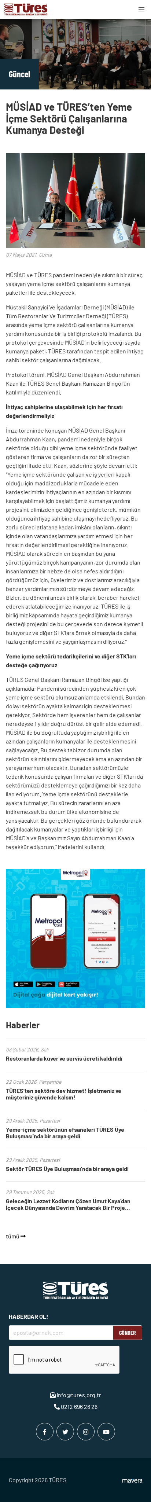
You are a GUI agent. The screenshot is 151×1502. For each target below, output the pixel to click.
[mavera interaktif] (132, 1481)
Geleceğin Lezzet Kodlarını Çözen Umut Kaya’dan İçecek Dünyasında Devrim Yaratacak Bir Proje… (68, 1204)
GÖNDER (127, 1332)
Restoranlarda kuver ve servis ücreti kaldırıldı (64, 1058)
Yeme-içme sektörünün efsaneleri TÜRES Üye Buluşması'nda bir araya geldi (65, 1132)
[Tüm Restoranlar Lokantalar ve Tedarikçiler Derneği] (26, 9)
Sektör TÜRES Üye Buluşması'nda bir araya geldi (67, 1168)
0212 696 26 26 (78, 1406)
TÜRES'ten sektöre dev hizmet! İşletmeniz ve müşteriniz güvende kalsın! (63, 1094)
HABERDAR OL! (28, 1316)
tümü (13, 1236)
